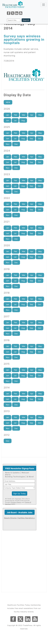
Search (26, 20)
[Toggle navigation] (43, 4)
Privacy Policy (16, 502)
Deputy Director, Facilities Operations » (19, 518)
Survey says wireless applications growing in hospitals (24, 39)
